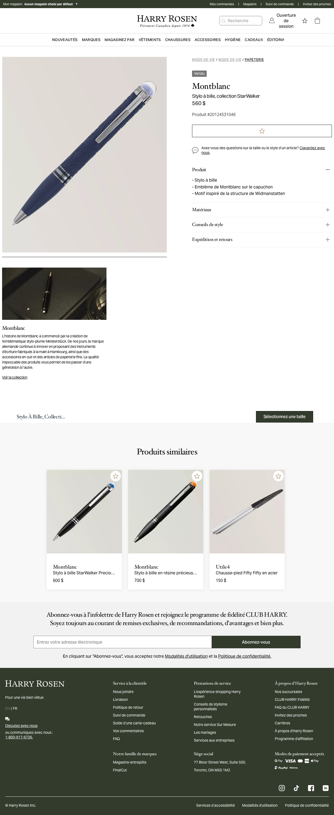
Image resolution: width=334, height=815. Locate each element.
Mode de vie (203, 59)
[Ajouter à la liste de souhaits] (115, 476)
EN (7, 708)
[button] (223, 20)
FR (15, 708)
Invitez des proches (317, 4)
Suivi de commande (280, 4)
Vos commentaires (128, 731)
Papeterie (254, 59)
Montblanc (211, 86)
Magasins (250, 4)
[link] (282, 20)
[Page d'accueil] (167, 20)
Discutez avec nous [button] (21, 725)
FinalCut (120, 770)
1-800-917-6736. (19, 737)
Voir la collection (14, 377)
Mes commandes (222, 4)
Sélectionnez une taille (285, 416)
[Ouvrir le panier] (317, 20)
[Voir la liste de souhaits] (305, 20)
